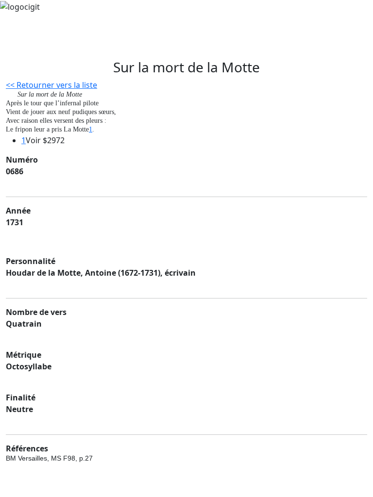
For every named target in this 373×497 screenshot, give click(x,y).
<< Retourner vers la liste (51, 85)
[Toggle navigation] (31, 45)
